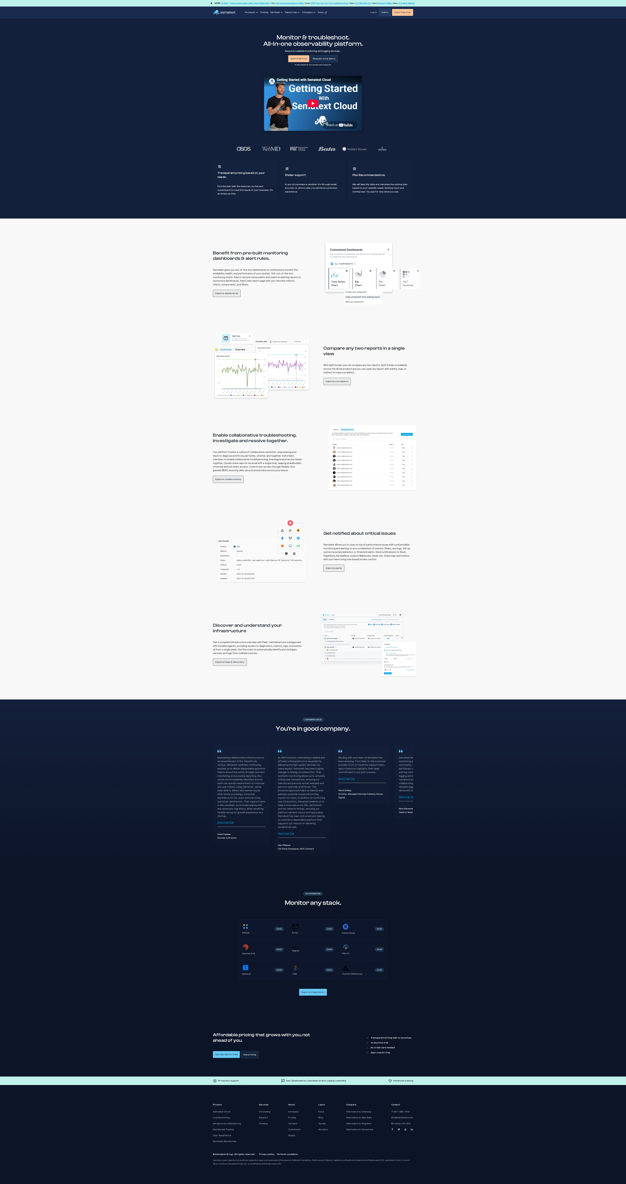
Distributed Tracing (223, 1129)
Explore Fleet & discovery (229, 662)
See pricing (249, 1054)
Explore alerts (334, 568)
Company (293, 1111)
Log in (374, 12)
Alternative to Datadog (358, 1111)
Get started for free (226, 1054)
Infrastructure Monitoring (227, 1123)
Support (263, 1117)
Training (263, 1123)
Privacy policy (267, 1154)
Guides (322, 1123)
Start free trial (402, 12)
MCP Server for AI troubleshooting (330, 3)
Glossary (323, 1129)
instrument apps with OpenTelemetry (250, 3)
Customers (294, 1129)
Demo (385, 12)
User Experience (222, 1135)
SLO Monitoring (363, 3)
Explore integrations (313, 992)
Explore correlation (337, 381)
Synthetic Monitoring (224, 1141)
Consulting (264, 1111)
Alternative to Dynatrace (359, 1129)
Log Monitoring (221, 1117)
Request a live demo (324, 58)
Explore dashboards (226, 293)
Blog (320, 1117)
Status (291, 1135)
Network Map (384, 3)
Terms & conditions (287, 1154)
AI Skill (224, 3)
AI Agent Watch (406, 3)
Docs (321, 1111)
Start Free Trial (225, 822)
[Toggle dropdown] (257, 12)
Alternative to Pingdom (358, 1123)
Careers (292, 1123)
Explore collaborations (228, 479)
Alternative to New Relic (359, 1117)
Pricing (264, 12)
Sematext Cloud (221, 1111)
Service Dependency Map (290, 3)
